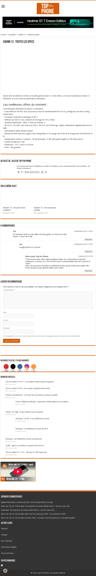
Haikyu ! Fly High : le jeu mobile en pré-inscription (24, 412)
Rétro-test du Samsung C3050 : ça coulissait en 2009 (45, 514)
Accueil (3, 35)
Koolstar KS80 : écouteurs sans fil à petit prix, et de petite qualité (50, 518)
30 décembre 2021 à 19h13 (83, 244)
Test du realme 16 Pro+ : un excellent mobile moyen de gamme (30, 382)
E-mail (5, 320)
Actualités (12, 35)
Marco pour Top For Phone (37, 256)
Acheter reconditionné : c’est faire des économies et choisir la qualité (31, 395)
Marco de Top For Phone (10, 506)
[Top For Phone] (48, 8)
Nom (5, 312)
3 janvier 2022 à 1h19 (85, 256)
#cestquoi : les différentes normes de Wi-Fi (32, 429)
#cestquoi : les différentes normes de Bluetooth (24, 439)
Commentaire (9, 290)
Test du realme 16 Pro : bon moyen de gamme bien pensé (28, 388)
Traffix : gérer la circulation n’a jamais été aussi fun (25, 446)
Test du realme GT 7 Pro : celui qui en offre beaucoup (26, 452)
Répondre (88, 239)
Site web (6, 328)
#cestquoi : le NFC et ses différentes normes (32, 419)
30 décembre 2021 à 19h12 (83, 231)
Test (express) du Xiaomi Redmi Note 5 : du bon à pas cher (47, 506)
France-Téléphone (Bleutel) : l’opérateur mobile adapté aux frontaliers (42, 402)
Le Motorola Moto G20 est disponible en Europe (34, 502)
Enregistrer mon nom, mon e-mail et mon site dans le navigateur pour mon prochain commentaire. (43, 336)
